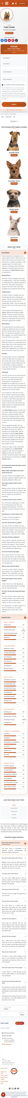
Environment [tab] (14, 811)
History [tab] (14, 805)
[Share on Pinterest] (9, 40)
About (2, 116)
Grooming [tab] (14, 817)
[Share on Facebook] (2, 40)
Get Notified (14, 155)
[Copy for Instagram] (12, 40)
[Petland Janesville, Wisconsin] (6, 3)
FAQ (14, 116)
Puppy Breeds (4, 1081)
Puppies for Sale (4, 1072)
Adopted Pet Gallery (4, 1078)
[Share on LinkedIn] (5, 40)
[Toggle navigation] (2, 3)
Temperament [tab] (14, 808)
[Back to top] (26, 1023)
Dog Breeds (6, 114)
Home (2, 114)
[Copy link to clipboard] (16, 40)
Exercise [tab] (14, 814)
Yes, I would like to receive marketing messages (14, 84)
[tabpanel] (14, 828)
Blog (2, 1083)
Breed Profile (8, 116)
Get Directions (7, 1044)
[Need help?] (3, 1094)
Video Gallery (4, 1075)
